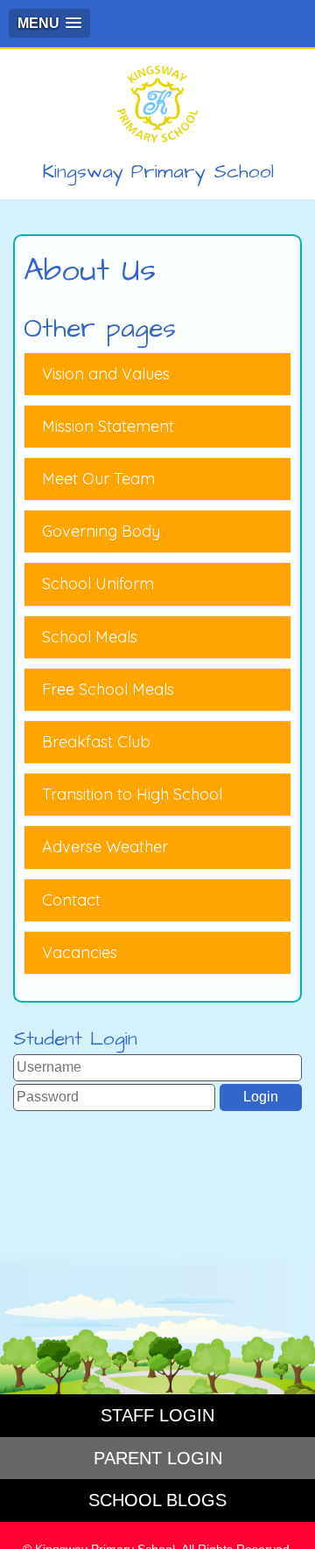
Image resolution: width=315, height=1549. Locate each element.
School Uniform (98, 583)
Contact (71, 900)
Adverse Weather (105, 847)
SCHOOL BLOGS (157, 1500)
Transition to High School (132, 794)
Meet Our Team (98, 479)
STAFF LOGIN (157, 1415)
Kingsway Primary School (158, 171)
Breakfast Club (96, 742)
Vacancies (79, 952)
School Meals (89, 637)
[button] (49, 23)
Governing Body (101, 531)
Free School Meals (108, 689)
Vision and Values (106, 374)
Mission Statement (108, 426)
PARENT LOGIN (158, 1458)
